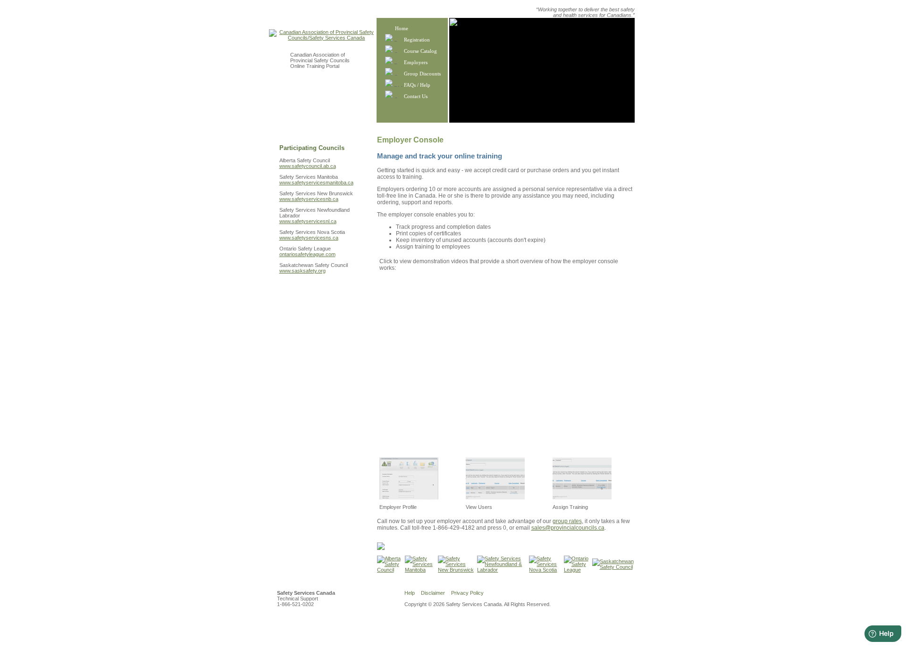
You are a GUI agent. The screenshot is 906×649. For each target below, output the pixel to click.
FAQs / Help (417, 85)
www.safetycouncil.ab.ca (307, 166)
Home (401, 28)
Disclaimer (433, 593)
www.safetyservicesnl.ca (307, 221)
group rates (567, 521)
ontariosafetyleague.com (307, 254)
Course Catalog (420, 51)
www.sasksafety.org (302, 271)
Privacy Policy (467, 593)
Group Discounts (422, 73)
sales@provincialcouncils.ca (567, 527)
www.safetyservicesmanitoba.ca (316, 182)
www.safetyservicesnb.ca (308, 199)
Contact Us (416, 96)
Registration (417, 39)
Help (409, 593)
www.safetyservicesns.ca (308, 238)
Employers (416, 62)
